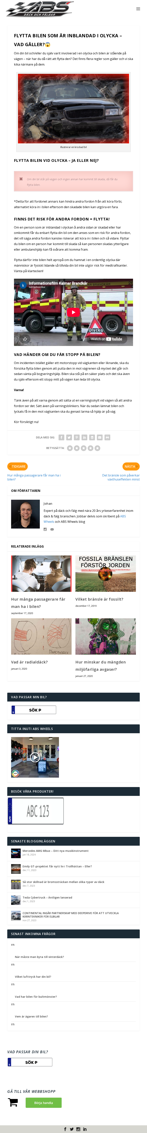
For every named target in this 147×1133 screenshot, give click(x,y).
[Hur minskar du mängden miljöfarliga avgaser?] (105, 636)
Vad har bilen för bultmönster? (36, 996)
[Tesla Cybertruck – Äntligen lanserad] (16, 900)
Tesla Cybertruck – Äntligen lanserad (47, 897)
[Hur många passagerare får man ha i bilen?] (41, 573)
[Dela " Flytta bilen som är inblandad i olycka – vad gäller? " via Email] (100, 437)
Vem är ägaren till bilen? (31, 1016)
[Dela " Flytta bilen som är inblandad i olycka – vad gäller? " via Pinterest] (77, 437)
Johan (48, 503)
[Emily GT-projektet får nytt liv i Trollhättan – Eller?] (16, 869)
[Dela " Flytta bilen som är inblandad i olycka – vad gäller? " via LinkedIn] (84, 437)
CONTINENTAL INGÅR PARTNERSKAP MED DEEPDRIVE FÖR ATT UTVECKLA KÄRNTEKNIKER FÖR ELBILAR (71, 914)
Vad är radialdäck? (29, 662)
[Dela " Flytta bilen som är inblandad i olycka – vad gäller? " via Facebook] (61, 437)
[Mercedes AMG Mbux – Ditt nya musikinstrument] (16, 853)
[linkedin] (85, 1129)
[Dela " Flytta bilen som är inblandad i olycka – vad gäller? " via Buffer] (92, 437)
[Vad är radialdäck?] (41, 636)
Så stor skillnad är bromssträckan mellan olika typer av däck (63, 882)
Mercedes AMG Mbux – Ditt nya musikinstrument (56, 851)
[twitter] (72, 1129)
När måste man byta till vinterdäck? (39, 957)
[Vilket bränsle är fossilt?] (105, 573)
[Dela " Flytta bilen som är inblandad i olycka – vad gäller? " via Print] (107, 437)
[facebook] (65, 1129)
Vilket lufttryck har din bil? (33, 976)
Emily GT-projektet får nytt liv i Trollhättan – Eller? (57, 866)
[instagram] (78, 1129)
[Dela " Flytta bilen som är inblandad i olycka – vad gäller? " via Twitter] (69, 437)
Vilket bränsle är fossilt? (99, 599)
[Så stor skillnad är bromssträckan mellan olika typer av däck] (16, 884)
